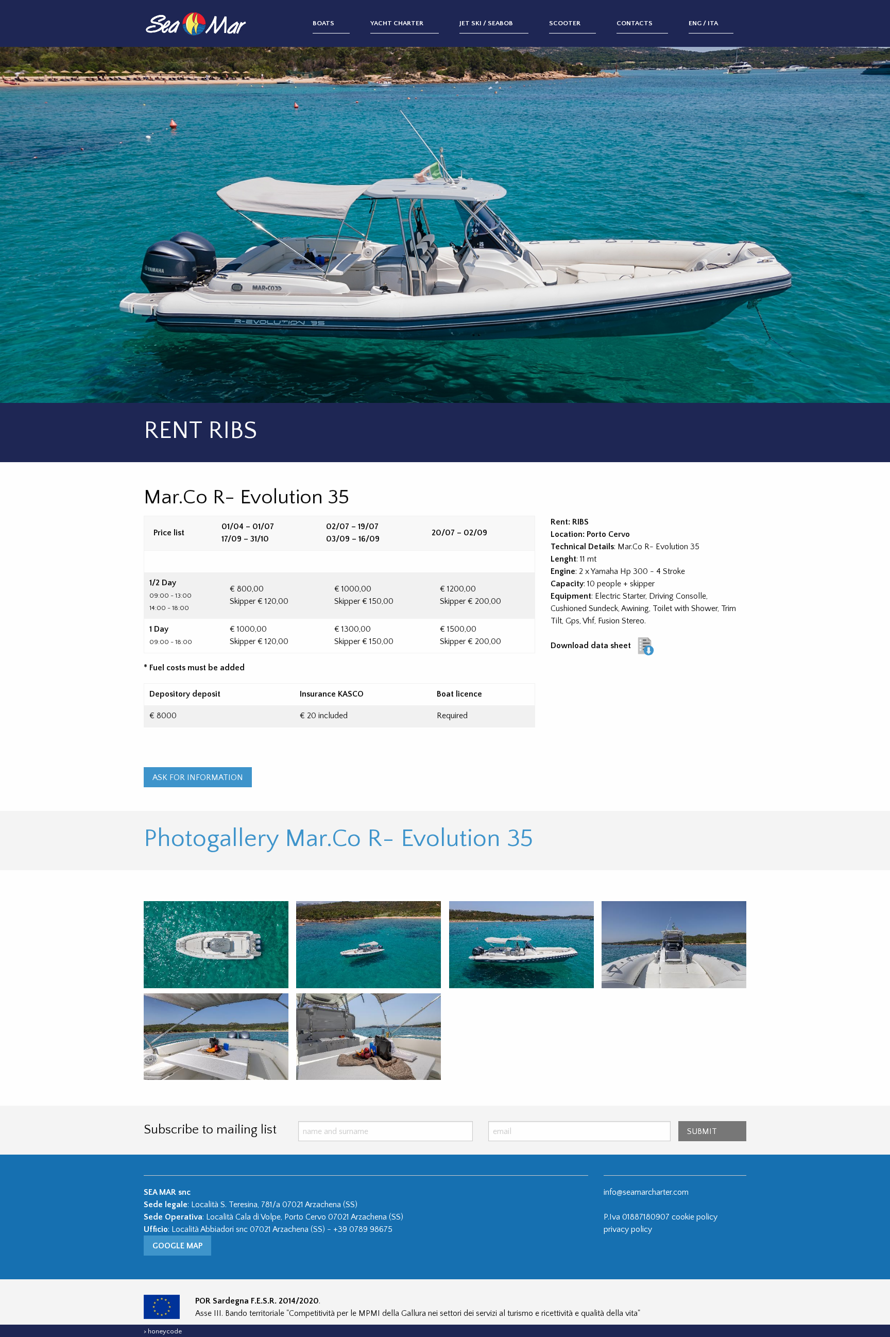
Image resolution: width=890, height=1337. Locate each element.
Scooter (564, 23)
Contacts (635, 23)
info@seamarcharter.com (646, 1192)
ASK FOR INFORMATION (197, 777)
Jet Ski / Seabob (486, 23)
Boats (323, 23)
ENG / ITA (703, 23)
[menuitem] (341, 23)
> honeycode (163, 1331)
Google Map (177, 1245)
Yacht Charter (396, 23)
